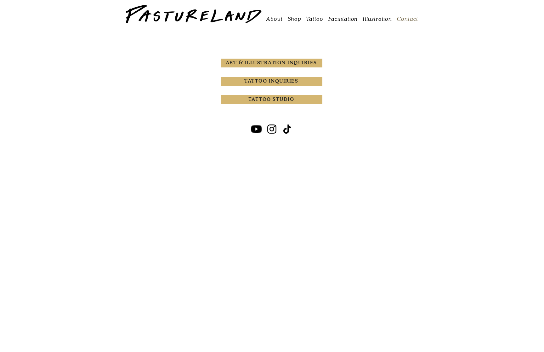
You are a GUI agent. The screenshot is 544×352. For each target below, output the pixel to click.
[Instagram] (272, 129)
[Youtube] (256, 129)
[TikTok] (287, 129)
